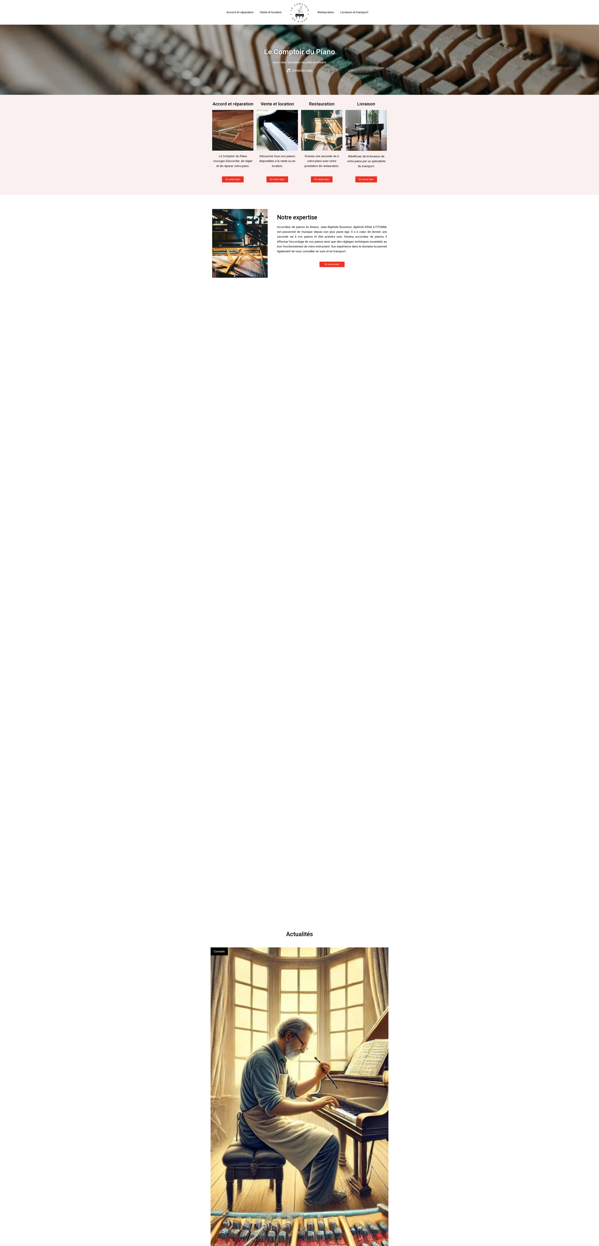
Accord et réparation (239, 12)
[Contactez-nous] (288, 70)
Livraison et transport (354, 12)
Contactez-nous (302, 70)
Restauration (325, 12)
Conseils (219, 951)
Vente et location (271, 12)
